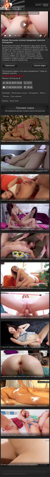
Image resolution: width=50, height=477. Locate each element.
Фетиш (6, 96)
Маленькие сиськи (19, 93)
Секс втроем (16, 96)
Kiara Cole (14, 101)
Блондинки (33, 93)
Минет (42, 93)
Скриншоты (10, 66)
